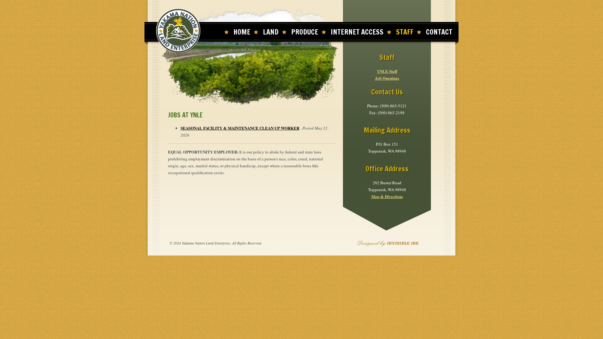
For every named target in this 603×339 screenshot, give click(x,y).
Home (241, 32)
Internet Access (357, 32)
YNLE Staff (387, 71)
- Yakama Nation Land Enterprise (178, 31)
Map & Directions (387, 196)
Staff (404, 32)
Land (271, 32)
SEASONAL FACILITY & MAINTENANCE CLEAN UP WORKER (240, 128)
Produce (304, 32)
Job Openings (387, 78)
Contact (439, 32)
